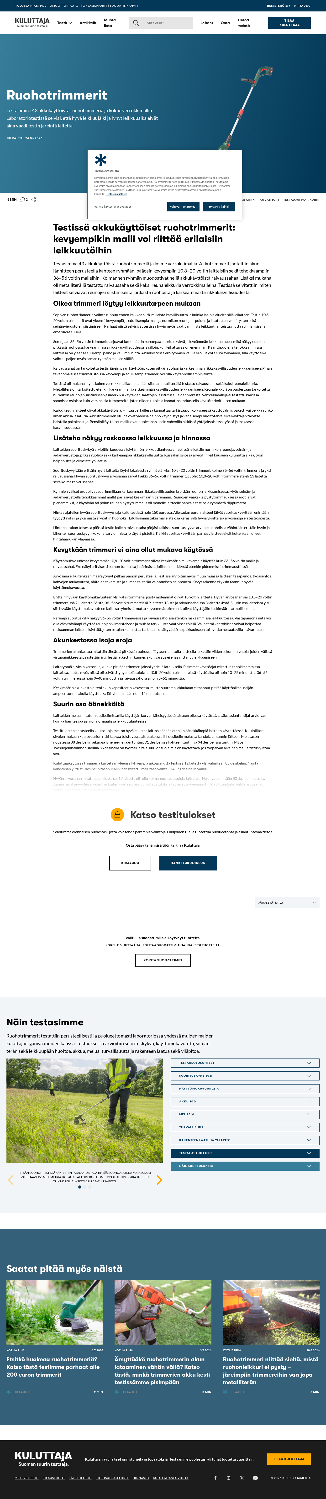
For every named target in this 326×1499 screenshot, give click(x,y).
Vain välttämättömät (183, 206)
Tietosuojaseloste (112, 1478)
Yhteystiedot (27, 1478)
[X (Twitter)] (242, 1478)
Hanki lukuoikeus (188, 863)
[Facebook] (215, 1478)
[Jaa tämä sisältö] (34, 199)
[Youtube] (255, 1478)
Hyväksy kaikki (219, 206)
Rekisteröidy (278, 5)
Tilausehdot (54, 1478)
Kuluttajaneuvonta (171, 1478)
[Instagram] (228, 1478)
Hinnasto (141, 1478)
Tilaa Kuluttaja (289, 23)
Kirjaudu (302, 5)
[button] (245, 1063)
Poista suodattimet (163, 960)
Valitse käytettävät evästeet (112, 206)
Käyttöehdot (80, 1478)
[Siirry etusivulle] (32, 22)
